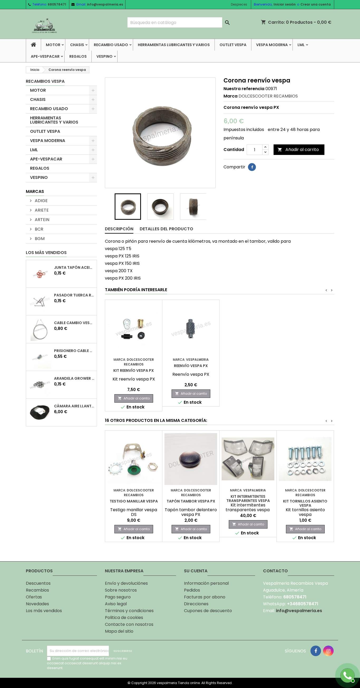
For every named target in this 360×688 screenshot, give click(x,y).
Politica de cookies (124, 617)
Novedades (37, 604)
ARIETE (41, 210)
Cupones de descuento (208, 611)
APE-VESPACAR (45, 56)
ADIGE (41, 201)
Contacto (275, 571)
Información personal (206, 583)
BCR (38, 229)
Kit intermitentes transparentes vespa (248, 498)
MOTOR (53, 44)
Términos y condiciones (129, 611)
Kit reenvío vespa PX (133, 370)
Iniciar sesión (285, 4)
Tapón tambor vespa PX (191, 501)
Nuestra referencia (243, 88)
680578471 (57, 4)
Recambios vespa (45, 81)
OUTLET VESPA (233, 44)
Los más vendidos (46, 253)
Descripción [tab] (119, 229)
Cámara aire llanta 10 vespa (74, 406)
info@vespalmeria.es (105, 4)
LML (301, 44)
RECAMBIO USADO (111, 44)
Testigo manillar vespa (134, 501)
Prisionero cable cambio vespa (74, 351)
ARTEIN (41, 220)
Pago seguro (118, 597)
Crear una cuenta (315, 4)
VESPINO (104, 56)
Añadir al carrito (298, 150)
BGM (39, 239)
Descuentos (38, 583)
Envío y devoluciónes (126, 583)
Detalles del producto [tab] (166, 229)
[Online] (347, 675)
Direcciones (196, 604)
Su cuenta (195, 571)
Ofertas (34, 597)
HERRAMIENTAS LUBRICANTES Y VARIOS (174, 44)
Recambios (37, 590)
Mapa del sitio (119, 631)
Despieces (239, 4)
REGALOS (78, 56)
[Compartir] (252, 167)
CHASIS (77, 44)
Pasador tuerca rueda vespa (74, 295)
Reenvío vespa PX (191, 365)
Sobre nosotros (121, 590)
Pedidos (192, 590)
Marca (230, 96)
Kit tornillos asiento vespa (305, 503)
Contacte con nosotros (129, 624)
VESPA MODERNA (272, 44)
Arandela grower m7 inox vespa (74, 378)
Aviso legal (116, 604)
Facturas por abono (204, 597)
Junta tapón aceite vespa (74, 267)
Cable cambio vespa (74, 323)
